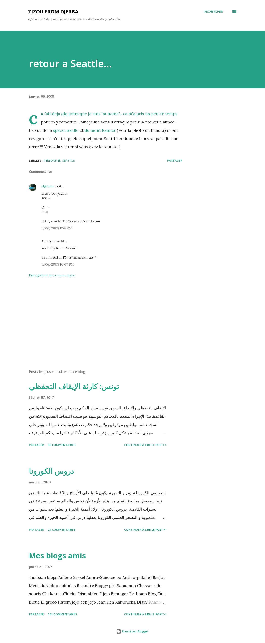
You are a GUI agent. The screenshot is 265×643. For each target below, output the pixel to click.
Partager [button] (174, 161)
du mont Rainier (100, 130)
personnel (52, 161)
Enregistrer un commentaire (52, 275)
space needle (65, 130)
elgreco (47, 186)
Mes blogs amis (57, 555)
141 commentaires (62, 614)
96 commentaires (61, 445)
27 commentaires (61, 529)
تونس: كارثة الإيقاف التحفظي (74, 386)
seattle (68, 161)
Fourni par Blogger (135, 631)
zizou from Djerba (53, 11)
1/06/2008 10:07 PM (57, 264)
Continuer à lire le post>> (145, 445)
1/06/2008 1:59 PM (56, 228)
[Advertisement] (99, 318)
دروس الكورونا (51, 471)
